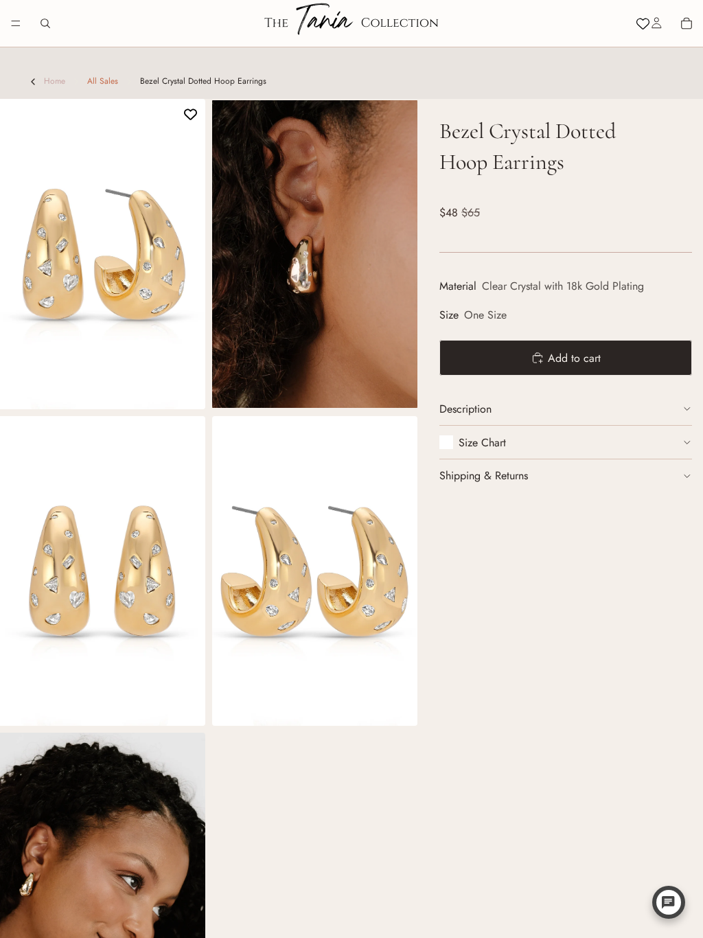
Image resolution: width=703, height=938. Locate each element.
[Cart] (686, 23)
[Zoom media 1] (102, 254)
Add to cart (574, 358)
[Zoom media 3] (102, 571)
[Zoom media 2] (314, 254)
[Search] (45, 23)
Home (54, 81)
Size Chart (482, 442)
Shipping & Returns (483, 475)
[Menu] (16, 23)
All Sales (102, 81)
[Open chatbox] (668, 902)
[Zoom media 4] (314, 571)
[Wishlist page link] (642, 23)
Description (465, 409)
